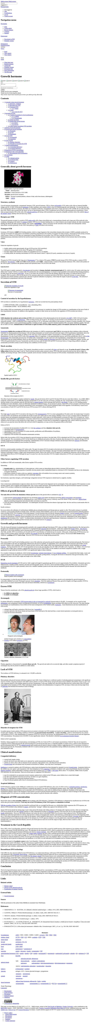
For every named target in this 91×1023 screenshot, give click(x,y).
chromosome (31, 260)
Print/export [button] (4, 36)
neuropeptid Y (42, 953)
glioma (3, 788)
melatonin (18, 939)
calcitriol (27, 969)
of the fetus (21, 273)
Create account (8, 16)
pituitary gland (5, 937)
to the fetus (75, 276)
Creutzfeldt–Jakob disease (20, 854)
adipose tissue (82, 499)
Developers (8, 1017)
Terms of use (11, 1009)
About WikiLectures (11, 1014)
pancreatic (32, 336)
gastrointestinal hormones (8, 953)
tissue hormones (5, 982)
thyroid (3, 942)
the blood (64, 402)
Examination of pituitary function (13, 889)
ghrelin (27, 953)
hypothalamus (21, 319)
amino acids (31, 220)
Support (6, 33)
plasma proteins (38, 402)
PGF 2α (54, 983)
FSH (22, 937)
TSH (43, 937)
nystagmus (46, 769)
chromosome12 (42, 414)
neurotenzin (51, 953)
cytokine (24, 222)
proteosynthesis (17, 497)
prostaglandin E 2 (46, 983)
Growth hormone (9, 896)
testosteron (69, 963)
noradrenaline (40, 966)
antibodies (5, 686)
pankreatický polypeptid (62, 953)
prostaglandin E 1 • (35, 983)
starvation (35, 473)
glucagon (52, 339)
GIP (31, 953)
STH (48, 207)
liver (2, 956)
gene (37, 225)
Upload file (7, 65)
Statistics (7, 1019)
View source (7, 53)
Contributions (8, 13)
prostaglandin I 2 (62, 983)
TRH (54, 935)
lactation (6, 640)
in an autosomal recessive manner (69, 736)
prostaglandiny (20, 983)
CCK (17, 953)
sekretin (72, 953)
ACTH (18, 937)
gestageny (18, 974)
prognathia (38, 609)
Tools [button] (2, 58)
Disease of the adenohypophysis (13, 887)
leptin (39, 981)
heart (2, 946)
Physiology (7, 994)
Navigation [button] (4, 23)
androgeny (24, 963)
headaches (58, 605)
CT (45, 770)
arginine (21, 811)
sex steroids (34, 533)
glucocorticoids (25, 961)
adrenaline (32, 966)
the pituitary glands (36, 856)
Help (5, 27)
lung (2, 949)
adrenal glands (5, 962)
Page (2, 45)
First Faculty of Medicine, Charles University (60, 1006)
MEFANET (4, 1008)
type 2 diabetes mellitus (59, 553)
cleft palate (55, 770)
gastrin (17, 951)
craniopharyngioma (74, 787)
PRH (50, 935)
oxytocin (42, 935)
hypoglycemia (8, 764)
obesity (26, 807)
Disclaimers (8, 1016)
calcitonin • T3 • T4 (21, 942)
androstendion (36, 963)
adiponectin (33, 981)
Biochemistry (8, 991)
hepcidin (18, 956)
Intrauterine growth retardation (9, 563)
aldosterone (4, 518)
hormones (25, 207)
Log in (3, 5)
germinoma (84, 787)
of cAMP (69, 318)
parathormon (19, 944)
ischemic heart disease (45, 553)
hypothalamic (47, 603)
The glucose (83, 528)
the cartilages (37, 428)
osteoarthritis (27, 639)
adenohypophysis (32, 212)
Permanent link (8, 69)
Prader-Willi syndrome (35, 833)
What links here (8, 62)
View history (7, 55)
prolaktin (34, 937)
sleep (55, 349)
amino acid (41, 497)
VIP (41, 951)
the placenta (11, 261)
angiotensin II (28, 949)
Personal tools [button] (5, 7)
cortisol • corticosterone (38, 961)
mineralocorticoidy (26, 958)
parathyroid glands (6, 944)
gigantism (37, 581)
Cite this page (8, 72)
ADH (17, 935)
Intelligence (4, 767)
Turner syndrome (41, 832)
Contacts (6, 31)
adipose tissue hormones (22, 981)
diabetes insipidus (6, 770)
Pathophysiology (9, 996)
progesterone (26, 974)
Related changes (8, 64)
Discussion (6, 45)
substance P (82, 953)
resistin (44, 981)
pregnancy (20, 640)
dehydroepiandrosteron (47, 963)
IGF (60, 494)
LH (26, 937)
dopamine (51, 811)
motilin (35, 953)
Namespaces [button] (4, 44)
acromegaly (51, 582)
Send (2, 89)
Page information (9, 70)
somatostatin (35, 951)
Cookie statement (10, 1020)
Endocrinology (8, 992)
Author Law (4, 1009)
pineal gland (4, 939)
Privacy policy (8, 1013)
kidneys (3, 969)
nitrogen (77, 440)
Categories (4, 988)
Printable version (9, 41)
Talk (5, 11)
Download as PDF (9, 39)
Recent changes (8, 30)
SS (76, 953)
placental (43, 528)
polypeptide (58, 205)
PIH (47, 935)
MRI (49, 770)
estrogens (18, 976)
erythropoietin (19, 969)
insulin (45, 339)
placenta (3, 971)
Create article (8, 28)
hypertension (34, 553)
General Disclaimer (23, 1009)
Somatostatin (4, 331)
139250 (13, 198)
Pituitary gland (8, 886)
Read (5, 51)
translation (78, 497)
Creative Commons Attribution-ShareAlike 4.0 (52, 1008)
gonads (3, 976)
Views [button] (2, 48)
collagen (48, 519)
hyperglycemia (78, 513)
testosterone (19, 978)
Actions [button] (3, 47)
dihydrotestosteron (60, 963)
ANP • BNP (19, 946)
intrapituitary (4, 603)
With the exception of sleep (8, 805)
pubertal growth (25, 745)
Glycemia (75, 816)
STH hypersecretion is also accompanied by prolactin (35, 601)
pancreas (17, 515)
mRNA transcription (67, 497)
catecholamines (25, 966)
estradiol (25, 976)
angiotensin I (19, 949)
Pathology (7, 997)
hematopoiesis (20, 429)
